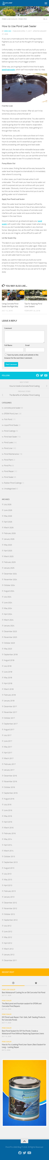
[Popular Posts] (35, 983)
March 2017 (8, 758)
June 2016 (8, 810)
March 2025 (8, 556)
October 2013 (9, 856)
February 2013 (10, 891)
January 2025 (9, 568)
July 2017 (7, 735)
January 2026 (9, 539)
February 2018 (10, 695)
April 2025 (8, 551)
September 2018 (10, 654)
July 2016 (7, 804)
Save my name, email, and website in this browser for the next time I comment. (21, 356)
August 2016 (9, 799)
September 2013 (10, 862)
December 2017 (10, 706)
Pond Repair (9, 471)
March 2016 (8, 828)
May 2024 (8, 608)
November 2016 (10, 781)
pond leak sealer (8, 70)
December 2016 (10, 776)
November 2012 (10, 908)
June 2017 (8, 741)
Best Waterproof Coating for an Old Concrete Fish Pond (23, 992)
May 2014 (8, 839)
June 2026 (8, 510)
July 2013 (7, 874)
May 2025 (8, 545)
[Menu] (46, 3)
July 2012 (7, 926)
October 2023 (9, 643)
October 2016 (9, 787)
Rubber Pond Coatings (13, 483)
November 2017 (10, 712)
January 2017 (9, 770)
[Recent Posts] (13, 983)
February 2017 (10, 764)
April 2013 (8, 885)
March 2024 (8, 620)
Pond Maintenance (11, 454)
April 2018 (8, 683)
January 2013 (9, 897)
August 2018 (9, 660)
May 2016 (8, 816)
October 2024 (9, 585)
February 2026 (10, 533)
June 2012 (8, 931)
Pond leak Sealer (9, 19)
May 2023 (8, 649)
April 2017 (8, 753)
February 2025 (10, 562)
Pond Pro (23, 19)
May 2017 (8, 747)
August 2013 (9, 868)
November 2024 (10, 579)
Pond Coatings (9, 431)
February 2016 (10, 833)
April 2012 (8, 943)
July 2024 (7, 597)
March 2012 (8, 949)
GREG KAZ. (8, 31)
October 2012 (9, 914)
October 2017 (9, 718)
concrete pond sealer (12, 408)
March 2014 (8, 851)
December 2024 (10, 574)
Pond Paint (8, 460)
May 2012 (8, 937)
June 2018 (8, 672)
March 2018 (8, 689)
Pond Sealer (9, 477)
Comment (8, 328)
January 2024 (9, 626)
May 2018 (8, 677)
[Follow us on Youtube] (45, 375)
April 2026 (8, 522)
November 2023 (10, 637)
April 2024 (8, 614)
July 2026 (7, 504)
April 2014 (8, 845)
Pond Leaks (8, 442)
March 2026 (8, 527)
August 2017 (9, 729)
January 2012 (9, 954)
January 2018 (9, 701)
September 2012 (10, 920)
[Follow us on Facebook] (37, 375)
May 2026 (8, 516)
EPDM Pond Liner (11, 414)
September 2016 (10, 793)
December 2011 (10, 960)
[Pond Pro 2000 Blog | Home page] (9, 3)
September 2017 (10, 724)
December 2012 (10, 903)
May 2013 (8, 879)
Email (27, 345)
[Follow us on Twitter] (41, 375)
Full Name (8, 345)
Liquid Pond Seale (11, 425)
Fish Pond (8, 419)
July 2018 (7, 666)
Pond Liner (8, 448)
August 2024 (9, 591)
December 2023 (10, 631)
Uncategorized (10, 489)
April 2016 (8, 822)
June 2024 (8, 602)
